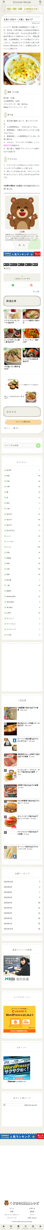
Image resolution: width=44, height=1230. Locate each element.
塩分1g (8, 268)
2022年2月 (22, 918)
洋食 (7, 264)
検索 (11, 1211)
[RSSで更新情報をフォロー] (24, 245)
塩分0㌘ (23, 514)
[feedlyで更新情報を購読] (19, 245)
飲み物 (23, 580)
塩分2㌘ (23, 525)
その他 (23, 635)
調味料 (23, 591)
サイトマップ (11, 1218)
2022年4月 (22, 908)
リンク (32, 1215)
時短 (23, 563)
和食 (23, 476)
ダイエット (23, 618)
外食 (23, 552)
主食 (23, 569)
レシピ (29, 264)
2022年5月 (22, 903)
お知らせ (32, 1208)
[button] (38, 445)
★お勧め (23, 607)
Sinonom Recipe (22, 1)
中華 (23, 486)
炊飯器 (23, 558)
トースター (23, 541)
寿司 (23, 503)
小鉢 (23, 508)
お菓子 (23, 613)
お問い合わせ (32, 1218)
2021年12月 (22, 929)
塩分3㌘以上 (23, 530)
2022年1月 (22, 924)
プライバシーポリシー (11, 1215)
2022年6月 (22, 897)
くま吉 (22, 231)
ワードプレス (23, 624)
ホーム (12, 1208)
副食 (36, 264)
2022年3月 (22, 913)
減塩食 (32, 1211)
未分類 (23, 470)
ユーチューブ (23, 629)
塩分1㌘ (14, 264)
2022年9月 (22, 887)
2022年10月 (22, 882)
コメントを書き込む (23, 422)
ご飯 (23, 585)
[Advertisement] (22, 668)
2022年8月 (22, 892)
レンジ (22, 264)
